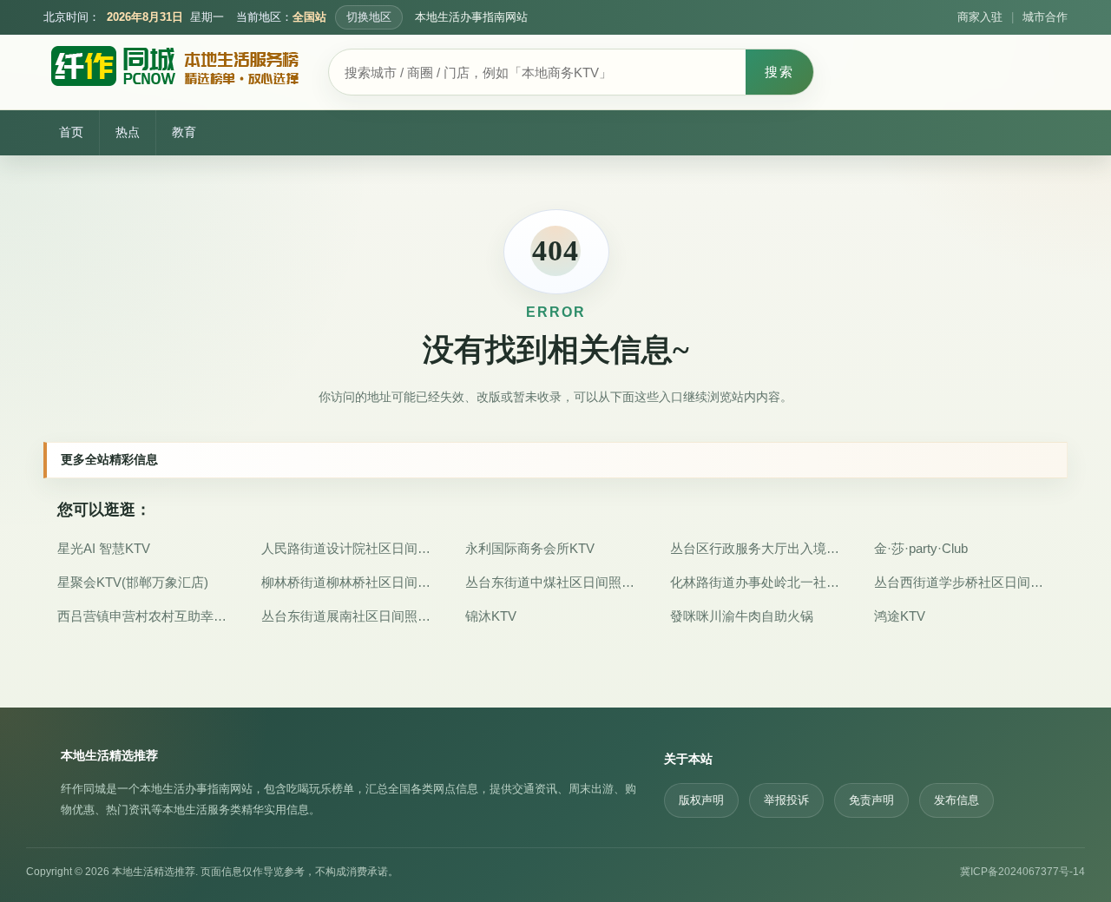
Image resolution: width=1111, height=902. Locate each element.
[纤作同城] (173, 72)
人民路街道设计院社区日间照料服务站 (351, 548)
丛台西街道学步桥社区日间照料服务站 (964, 582)
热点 (127, 132)
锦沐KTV (490, 616)
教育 (184, 132)
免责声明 (871, 800)
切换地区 (368, 17)
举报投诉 (786, 800)
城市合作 (1045, 17)
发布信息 (956, 800)
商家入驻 (980, 17)
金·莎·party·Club (921, 548)
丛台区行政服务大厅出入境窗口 (760, 548)
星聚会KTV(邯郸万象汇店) (132, 582)
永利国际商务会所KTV (530, 548)
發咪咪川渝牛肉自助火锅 (741, 616)
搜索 (779, 71)
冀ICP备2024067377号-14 (1022, 872)
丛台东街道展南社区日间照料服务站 (351, 616)
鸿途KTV (899, 616)
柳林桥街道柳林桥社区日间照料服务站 (351, 582)
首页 (71, 132)
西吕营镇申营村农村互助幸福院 (147, 616)
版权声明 (701, 800)
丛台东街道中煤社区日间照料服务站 (555, 582)
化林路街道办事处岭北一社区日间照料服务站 (760, 582)
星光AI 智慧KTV (103, 548)
